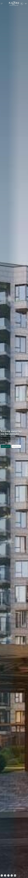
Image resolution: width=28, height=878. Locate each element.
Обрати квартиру (6, 446)
